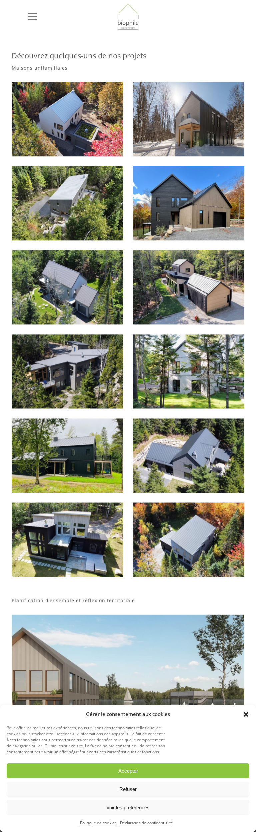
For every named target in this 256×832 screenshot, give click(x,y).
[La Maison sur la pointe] (188, 371)
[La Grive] (67, 203)
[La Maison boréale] (188, 456)
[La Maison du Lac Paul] (67, 540)
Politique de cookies (98, 823)
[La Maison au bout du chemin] (188, 287)
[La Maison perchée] (67, 287)
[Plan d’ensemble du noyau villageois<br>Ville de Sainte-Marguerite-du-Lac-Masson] (128, 675)
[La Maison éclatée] (67, 371)
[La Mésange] (188, 119)
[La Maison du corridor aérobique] (67, 456)
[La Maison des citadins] (188, 540)
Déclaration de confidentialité (146, 823)
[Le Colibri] (67, 119)
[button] (246, 714)
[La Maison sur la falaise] (188, 203)
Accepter (128, 771)
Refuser (128, 789)
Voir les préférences (128, 807)
